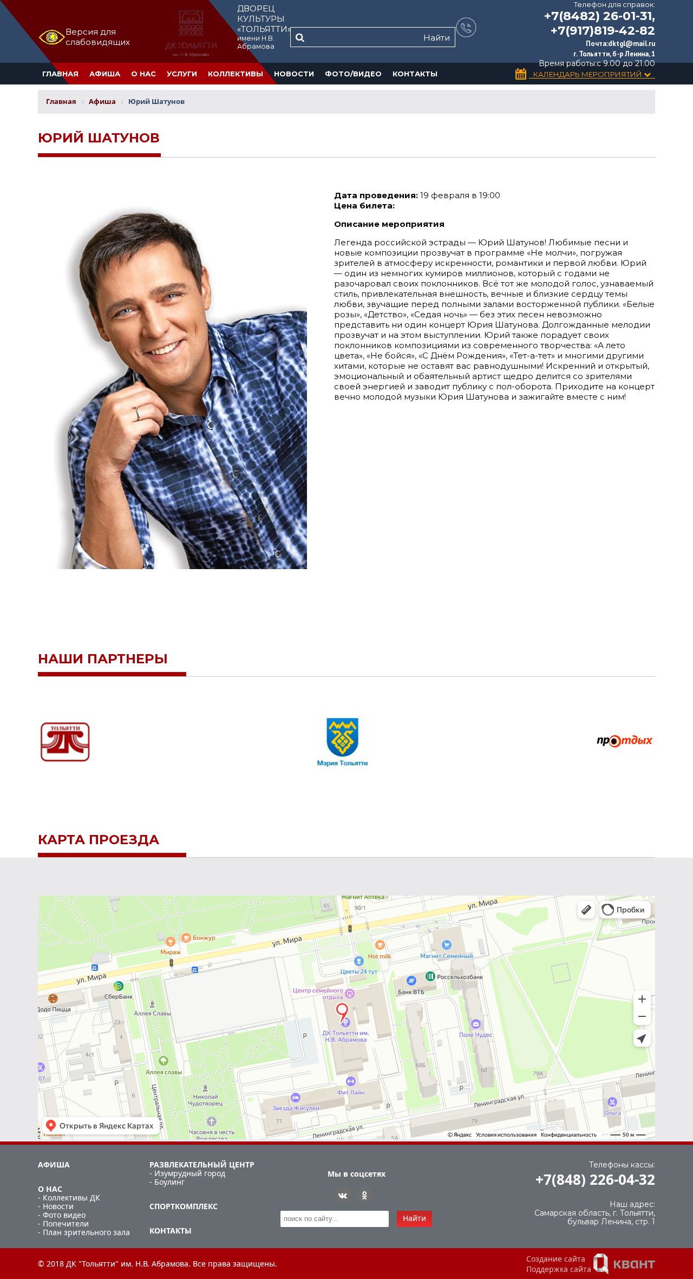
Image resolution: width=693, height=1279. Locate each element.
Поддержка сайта (558, 1269)
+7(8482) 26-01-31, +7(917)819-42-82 (599, 23)
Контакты (415, 73)
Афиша (104, 73)
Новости (294, 73)
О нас (143, 73)
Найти (436, 37)
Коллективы (235, 73)
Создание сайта (555, 1259)
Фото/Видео (353, 73)
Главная (60, 73)
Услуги (182, 73)
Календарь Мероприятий (588, 74)
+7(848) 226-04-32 (595, 1179)
